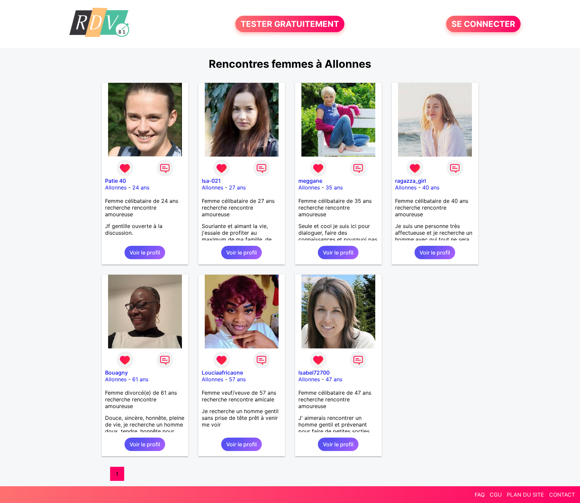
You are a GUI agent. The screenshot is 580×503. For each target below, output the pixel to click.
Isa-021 (211, 180)
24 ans (140, 187)
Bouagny (116, 372)
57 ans (237, 379)
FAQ (480, 494)
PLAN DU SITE (525, 494)
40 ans (430, 187)
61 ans (140, 379)
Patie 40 (115, 180)
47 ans (334, 379)
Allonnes (116, 187)
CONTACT (562, 494)
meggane (310, 180)
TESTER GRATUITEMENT (290, 24)
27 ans (237, 187)
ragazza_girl (410, 180)
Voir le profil (145, 252)
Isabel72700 (314, 372)
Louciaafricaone (222, 372)
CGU (496, 494)
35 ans (334, 187)
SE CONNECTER (483, 24)
